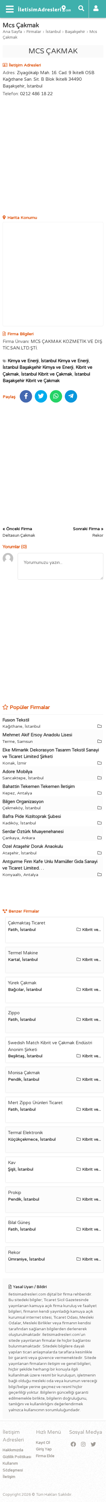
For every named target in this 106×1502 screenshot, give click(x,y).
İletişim (9, 1476)
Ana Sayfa (12, 31)
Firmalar (33, 31)
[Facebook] (73, 1444)
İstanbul (53, 31)
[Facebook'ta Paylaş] (26, 396)
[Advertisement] (53, 156)
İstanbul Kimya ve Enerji (65, 360)
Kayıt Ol (43, 1442)
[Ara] (81, 9)
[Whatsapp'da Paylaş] (56, 396)
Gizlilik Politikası (17, 1457)
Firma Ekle (45, 1456)
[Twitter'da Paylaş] (41, 396)
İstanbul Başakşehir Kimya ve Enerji (38, 367)
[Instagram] (83, 1444)
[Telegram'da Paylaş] (71, 396)
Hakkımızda (13, 1450)
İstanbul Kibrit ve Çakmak (46, 374)
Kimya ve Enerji (23, 360)
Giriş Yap (44, 1449)
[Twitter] (93, 1444)
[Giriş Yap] (96, 9)
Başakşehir (75, 31)
